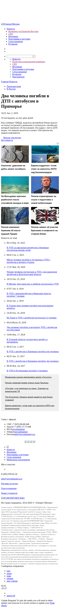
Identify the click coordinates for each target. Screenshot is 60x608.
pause (9, 573)
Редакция (12, 44)
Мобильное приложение (18, 459)
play (8, 571)
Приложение (18, 77)
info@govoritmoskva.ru (24, 434)
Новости (11, 29)
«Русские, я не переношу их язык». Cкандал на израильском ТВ (26, 389)
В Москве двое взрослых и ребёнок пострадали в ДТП (33, 284)
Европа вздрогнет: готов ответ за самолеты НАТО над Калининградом (29, 407)
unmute (10, 578)
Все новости (7, 140)
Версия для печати (12, 137)
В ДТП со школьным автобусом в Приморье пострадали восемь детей (28, 248)
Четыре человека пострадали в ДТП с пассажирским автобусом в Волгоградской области (32, 273)
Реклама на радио (9, 483)
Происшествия (14, 86)
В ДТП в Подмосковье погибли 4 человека (27, 370)
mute (9, 576)
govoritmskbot (18, 429)
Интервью (13, 36)
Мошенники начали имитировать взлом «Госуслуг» (28, 377)
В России (11, 89)
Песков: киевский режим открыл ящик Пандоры (26, 383)
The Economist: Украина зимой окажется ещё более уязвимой (29, 398)
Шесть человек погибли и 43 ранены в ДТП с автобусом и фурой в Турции (28, 261)
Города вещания (8, 488)
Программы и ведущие (19, 39)
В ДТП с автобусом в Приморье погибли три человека (33, 351)
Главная (5, 81)
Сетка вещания (15, 41)
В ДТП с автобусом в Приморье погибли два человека (33, 361)
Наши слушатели (9, 493)
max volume (12, 581)
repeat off (11, 595)
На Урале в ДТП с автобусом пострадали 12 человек (32, 318)
